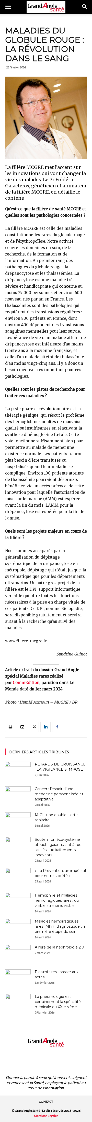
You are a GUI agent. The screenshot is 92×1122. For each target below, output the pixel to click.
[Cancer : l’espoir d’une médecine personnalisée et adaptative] (18, 795)
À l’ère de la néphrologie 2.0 (59, 947)
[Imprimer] (10, 727)
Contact (46, 1101)
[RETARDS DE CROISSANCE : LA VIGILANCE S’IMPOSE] (18, 771)
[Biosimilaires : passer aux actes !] (18, 978)
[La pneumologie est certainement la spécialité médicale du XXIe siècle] (18, 1003)
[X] (34, 727)
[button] (8, 7)
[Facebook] (57, 727)
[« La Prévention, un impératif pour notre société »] (18, 877)
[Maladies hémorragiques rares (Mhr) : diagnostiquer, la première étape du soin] (18, 928)
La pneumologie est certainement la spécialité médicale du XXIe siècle (58, 1001)
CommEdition (26, 682)
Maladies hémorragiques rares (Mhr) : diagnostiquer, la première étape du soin (60, 926)
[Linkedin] (45, 727)
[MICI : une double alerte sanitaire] (18, 821)
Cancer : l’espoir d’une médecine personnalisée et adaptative (59, 794)
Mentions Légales (46, 1116)
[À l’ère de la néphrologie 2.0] (18, 954)
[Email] (22, 727)
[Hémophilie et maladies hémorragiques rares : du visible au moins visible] (18, 902)
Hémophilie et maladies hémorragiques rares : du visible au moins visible (57, 900)
